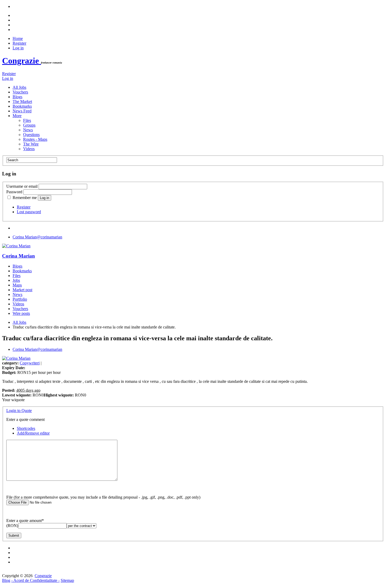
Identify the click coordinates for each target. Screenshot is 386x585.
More (17, 115)
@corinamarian (37, 237)
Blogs (17, 97)
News (28, 130)
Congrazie (21, 60)
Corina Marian (18, 256)
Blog (6, 580)
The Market (22, 101)
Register (19, 43)
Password (14, 192)
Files (27, 120)
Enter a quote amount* (25, 520)
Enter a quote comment (25, 419)
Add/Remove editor (33, 433)
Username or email (22, 186)
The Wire (31, 144)
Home (18, 38)
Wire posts (21, 313)
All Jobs (19, 87)
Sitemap (67, 580)
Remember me (25, 197)
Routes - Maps (35, 139)
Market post (22, 290)
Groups (29, 125)
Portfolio (20, 299)
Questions (31, 134)
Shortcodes (26, 428)
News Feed (22, 111)
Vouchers (20, 92)
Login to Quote (19, 410)
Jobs (16, 280)
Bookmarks (22, 106)
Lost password (29, 212)
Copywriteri (30, 363)
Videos (29, 149)
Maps (17, 285)
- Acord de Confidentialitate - (35, 580)
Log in (18, 48)
